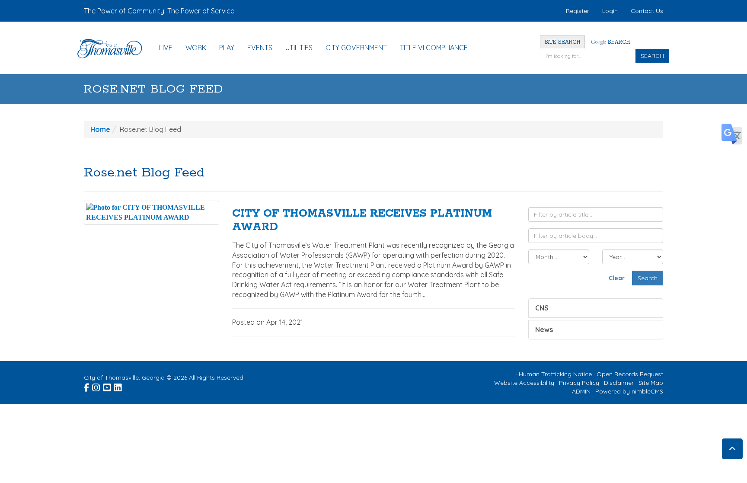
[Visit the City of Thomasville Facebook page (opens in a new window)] (87, 386)
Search (618, 42)
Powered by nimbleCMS (629, 391)
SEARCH (652, 56)
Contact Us (647, 11)
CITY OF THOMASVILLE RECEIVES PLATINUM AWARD (362, 220)
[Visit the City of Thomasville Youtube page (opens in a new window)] (107, 386)
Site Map (650, 383)
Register (577, 11)
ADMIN (581, 391)
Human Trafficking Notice (555, 374)
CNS (542, 308)
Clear (617, 278)
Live (165, 47)
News (544, 329)
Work (195, 47)
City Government (356, 47)
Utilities (299, 47)
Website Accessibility (524, 383)
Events (259, 47)
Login (610, 11)
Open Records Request (630, 374)
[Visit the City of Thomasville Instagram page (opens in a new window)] (96, 386)
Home (100, 129)
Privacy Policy (579, 383)
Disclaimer (619, 383)
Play (226, 47)
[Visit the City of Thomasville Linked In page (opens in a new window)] (118, 386)
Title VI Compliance (434, 47)
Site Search (562, 42)
